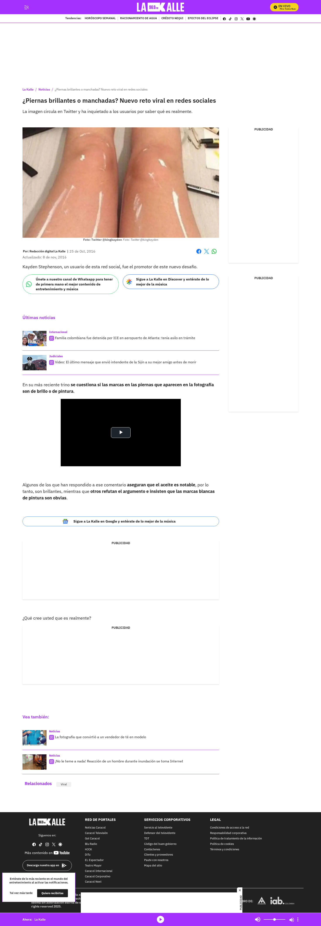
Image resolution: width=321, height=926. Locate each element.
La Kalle (28, 89)
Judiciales (56, 356)
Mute (257, 919)
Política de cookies (222, 844)
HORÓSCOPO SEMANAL (100, 18)
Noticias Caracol (95, 828)
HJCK (88, 849)
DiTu (87, 855)
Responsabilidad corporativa (228, 833)
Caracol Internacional (98, 871)
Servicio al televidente (158, 828)
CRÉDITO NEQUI (172, 18)
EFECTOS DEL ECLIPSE (203, 18)
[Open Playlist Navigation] (298, 919)
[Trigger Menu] (26, 7)
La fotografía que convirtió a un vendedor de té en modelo (100, 737)
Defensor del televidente (159, 833)
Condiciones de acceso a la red (229, 828)
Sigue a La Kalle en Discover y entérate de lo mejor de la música (172, 281)
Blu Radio (91, 844)
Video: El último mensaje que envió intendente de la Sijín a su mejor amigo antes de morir (125, 362)
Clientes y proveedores (158, 855)
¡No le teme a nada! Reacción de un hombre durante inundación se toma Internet (119, 761)
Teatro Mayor (93, 865)
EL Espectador (94, 860)
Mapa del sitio (153, 865)
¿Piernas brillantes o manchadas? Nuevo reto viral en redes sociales (101, 89)
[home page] (160, 7)
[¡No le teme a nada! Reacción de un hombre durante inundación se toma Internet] (34, 762)
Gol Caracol (92, 838)
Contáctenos (152, 849)
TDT (146, 838)
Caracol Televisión (96, 833)
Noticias (44, 89)
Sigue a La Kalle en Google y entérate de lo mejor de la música (124, 521)
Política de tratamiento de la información (236, 838)
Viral (64, 784)
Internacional (58, 332)
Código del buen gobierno (160, 844)
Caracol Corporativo (97, 876)
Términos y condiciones (224, 849)
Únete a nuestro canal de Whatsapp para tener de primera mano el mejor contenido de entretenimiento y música (74, 284)
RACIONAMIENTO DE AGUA (138, 18)
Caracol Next (93, 882)
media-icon (160, 919)
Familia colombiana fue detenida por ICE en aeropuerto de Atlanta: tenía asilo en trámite (125, 338)
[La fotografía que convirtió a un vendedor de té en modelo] (34, 737)
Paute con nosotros (156, 860)
